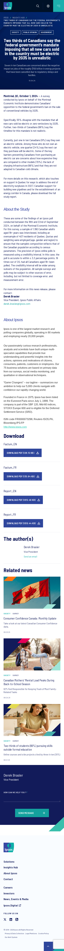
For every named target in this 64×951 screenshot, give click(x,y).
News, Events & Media (16, 899)
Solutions (9, 861)
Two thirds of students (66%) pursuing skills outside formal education (28, 747)
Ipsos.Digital (11, 905)
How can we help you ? (15, 792)
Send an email (30, 556)
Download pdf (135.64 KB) (21, 476)
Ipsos (6, 17)
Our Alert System (11, 937)
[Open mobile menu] (58, 6)
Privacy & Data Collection (14, 933)
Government (46, 32)
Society (15, 32)
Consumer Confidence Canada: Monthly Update (30, 618)
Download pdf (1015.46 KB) (21, 499)
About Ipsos (10, 873)
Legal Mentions (31, 933)
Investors (9, 893)
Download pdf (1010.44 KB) (21, 523)
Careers (8, 887)
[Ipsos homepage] (9, 6)
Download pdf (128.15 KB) (20, 452)
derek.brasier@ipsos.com (17, 303)
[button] (37, 6)
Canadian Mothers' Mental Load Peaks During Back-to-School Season (29, 682)
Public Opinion (30, 32)
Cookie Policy (43, 933)
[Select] (48, 6)
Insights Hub (18, 17)
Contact (8, 879)
